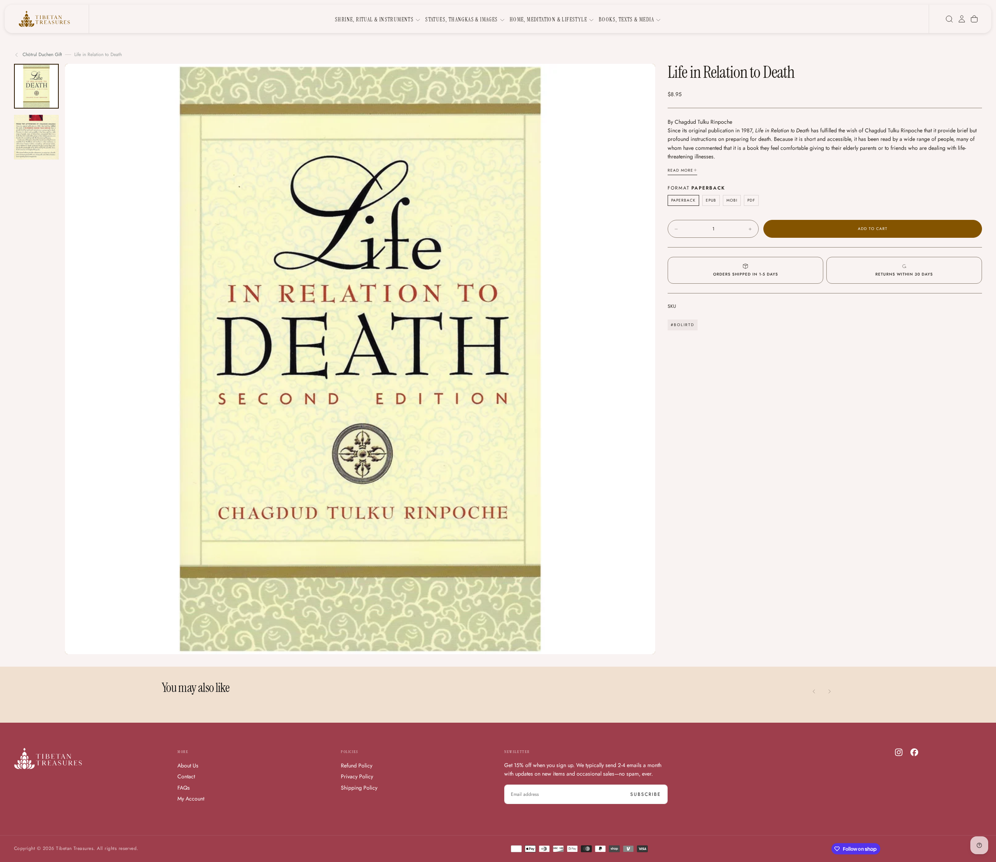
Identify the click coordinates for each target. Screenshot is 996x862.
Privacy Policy (357, 776)
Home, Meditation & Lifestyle (548, 19)
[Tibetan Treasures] (48, 759)
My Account (190, 798)
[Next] (829, 691)
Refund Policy (356, 765)
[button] (949, 19)
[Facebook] (914, 752)
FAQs (183, 788)
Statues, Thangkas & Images (461, 19)
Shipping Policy (359, 788)
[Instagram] (898, 752)
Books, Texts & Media (626, 19)
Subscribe (645, 794)
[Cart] (974, 19)
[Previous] (814, 691)
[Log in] (961, 19)
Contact (186, 776)
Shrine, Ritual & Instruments (374, 19)
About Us (187, 765)
